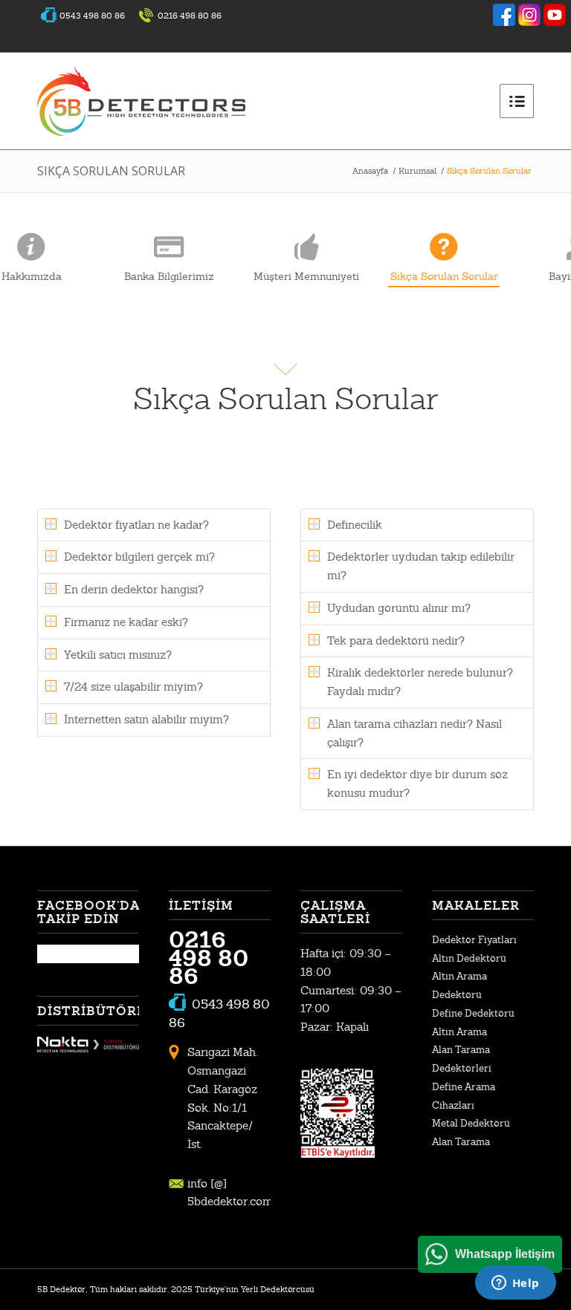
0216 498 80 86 (208, 958)
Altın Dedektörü (469, 958)
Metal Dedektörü (471, 1123)
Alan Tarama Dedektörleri (461, 1059)
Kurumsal (417, 171)
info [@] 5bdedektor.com (229, 1192)
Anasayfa (370, 171)
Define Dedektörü (473, 1013)
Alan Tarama (461, 1141)
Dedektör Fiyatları (474, 939)
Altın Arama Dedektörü (459, 985)
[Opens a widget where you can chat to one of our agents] (515, 1284)
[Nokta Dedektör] (88, 1048)
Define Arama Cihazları (463, 1096)
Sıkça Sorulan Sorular (111, 171)
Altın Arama (459, 1032)
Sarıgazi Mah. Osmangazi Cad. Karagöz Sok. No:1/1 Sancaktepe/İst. (222, 1098)
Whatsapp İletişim (505, 1254)
